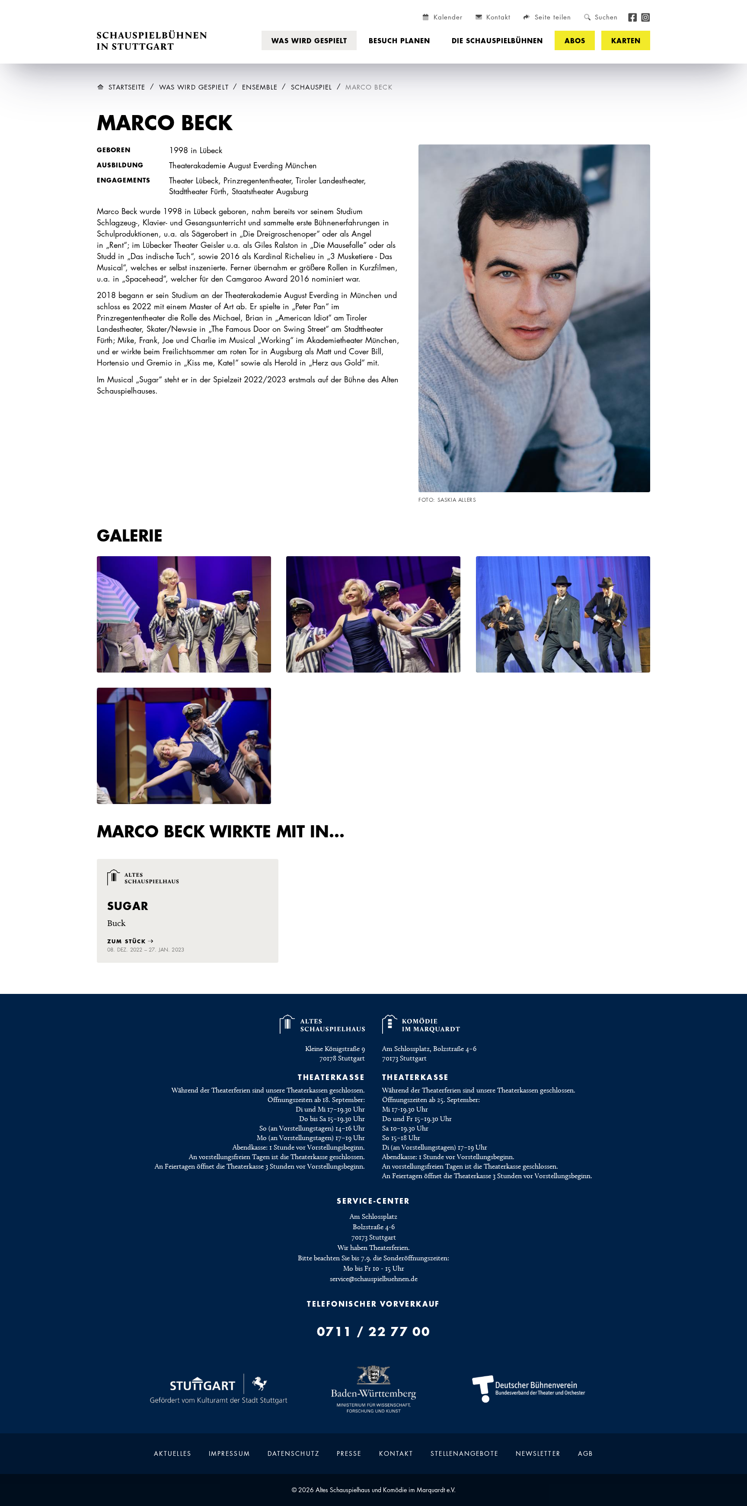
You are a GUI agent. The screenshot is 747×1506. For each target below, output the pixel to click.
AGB (585, 1453)
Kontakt (396, 1453)
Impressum (229, 1453)
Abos (575, 40)
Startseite (127, 87)
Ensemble (260, 87)
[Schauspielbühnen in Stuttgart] (152, 40)
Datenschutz (293, 1453)
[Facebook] (633, 17)
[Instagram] (646, 17)
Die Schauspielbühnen (497, 40)
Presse (349, 1453)
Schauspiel (311, 87)
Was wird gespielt (309, 40)
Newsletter (538, 1453)
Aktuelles (173, 1453)
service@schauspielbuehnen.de (374, 1279)
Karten (626, 40)
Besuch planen (399, 40)
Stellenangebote (464, 1453)
